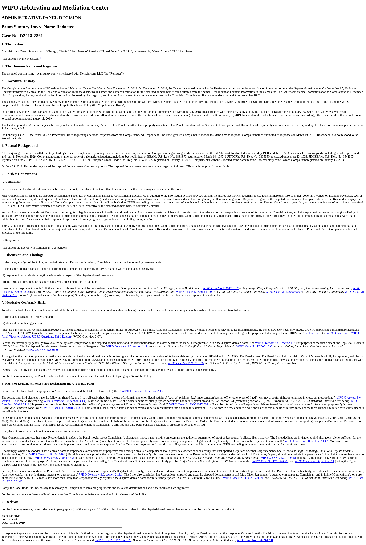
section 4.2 (67, 457)
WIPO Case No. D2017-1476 (186, 363)
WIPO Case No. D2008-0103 (47, 454)
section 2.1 (327, 461)
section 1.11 (140, 346)
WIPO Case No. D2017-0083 (270, 461)
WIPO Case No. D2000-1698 (254, 346)
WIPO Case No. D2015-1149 (194, 291)
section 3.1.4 (77, 401)
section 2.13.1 (10, 401)
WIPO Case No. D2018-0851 (278, 457)
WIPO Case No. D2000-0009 (284, 291)
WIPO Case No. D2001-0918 (44, 349)
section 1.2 (311, 333)
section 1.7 (288, 343)
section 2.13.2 (319, 441)
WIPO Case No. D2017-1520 (113, 540)
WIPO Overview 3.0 (267, 343)
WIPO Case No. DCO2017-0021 (189, 404)
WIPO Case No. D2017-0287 (221, 288)
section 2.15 (155, 391)
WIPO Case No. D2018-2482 (62, 407)
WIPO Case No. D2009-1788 (255, 540)
